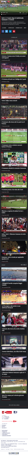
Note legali (8, 449)
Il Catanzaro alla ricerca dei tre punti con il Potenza (13, 123)
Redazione (3, 449)
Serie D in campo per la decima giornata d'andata (13, 396)
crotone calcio (11, 27)
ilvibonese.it (4, 434)
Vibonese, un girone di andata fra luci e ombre (12, 212)
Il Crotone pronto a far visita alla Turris (12, 189)
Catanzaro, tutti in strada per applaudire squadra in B (13, 258)
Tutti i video (23, 264)
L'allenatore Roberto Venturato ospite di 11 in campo (14, 373)
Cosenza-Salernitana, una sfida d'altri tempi (14, 351)
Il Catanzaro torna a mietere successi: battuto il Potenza (12, 146)
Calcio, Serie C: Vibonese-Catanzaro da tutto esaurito (14, 235)
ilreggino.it (4, 431)
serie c (25, 27)
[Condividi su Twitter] (6, 31)
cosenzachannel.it (6, 433)
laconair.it (4, 427)
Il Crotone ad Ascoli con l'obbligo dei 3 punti (14, 79)
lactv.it (3, 426)
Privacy (11, 449)
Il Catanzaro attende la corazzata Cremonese (14, 168)
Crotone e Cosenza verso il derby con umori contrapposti (13, 57)
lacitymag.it (4, 430)
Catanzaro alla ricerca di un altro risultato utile (13, 329)
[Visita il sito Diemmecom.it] (14, 455)
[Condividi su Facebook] (2, 31)
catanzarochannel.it (6, 435)
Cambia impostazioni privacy (19, 449)
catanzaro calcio (19, 27)
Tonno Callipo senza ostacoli (9, 100)
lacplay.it (4, 425)
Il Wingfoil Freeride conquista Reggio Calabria (12, 284)
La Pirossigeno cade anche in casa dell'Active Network (11, 307)
